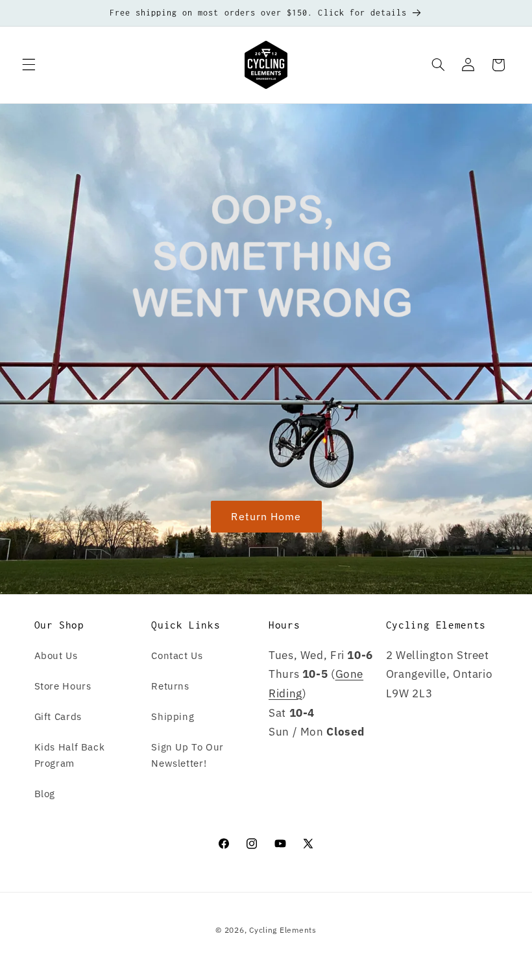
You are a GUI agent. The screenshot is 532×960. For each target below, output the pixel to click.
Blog (45, 793)
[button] (28, 65)
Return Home (266, 516)
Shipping (172, 716)
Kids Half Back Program (69, 755)
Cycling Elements (283, 930)
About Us (56, 655)
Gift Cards (58, 716)
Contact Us (176, 655)
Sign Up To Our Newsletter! (187, 755)
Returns (170, 686)
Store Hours (62, 686)
